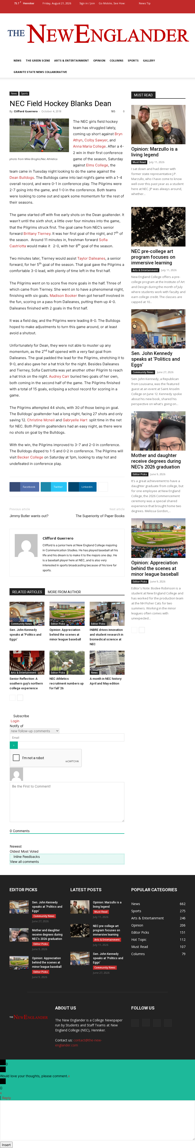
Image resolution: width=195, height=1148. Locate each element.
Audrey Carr (59, 376)
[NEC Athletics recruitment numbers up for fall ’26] (66, 663)
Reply (6, 1098)
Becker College (30, 457)
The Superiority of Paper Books (100, 516)
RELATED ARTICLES (27, 592)
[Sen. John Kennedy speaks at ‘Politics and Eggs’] (27, 614)
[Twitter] (181, 10)
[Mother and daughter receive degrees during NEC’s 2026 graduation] (158, 431)
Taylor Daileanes (91, 258)
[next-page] (20, 698)
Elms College (97, 165)
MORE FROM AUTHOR (64, 592)
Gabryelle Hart (75, 420)
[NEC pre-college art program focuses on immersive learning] (158, 226)
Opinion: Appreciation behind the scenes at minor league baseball (65, 634)
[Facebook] (158, 10)
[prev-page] (12, 698)
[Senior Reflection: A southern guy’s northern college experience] (27, 663)
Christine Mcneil (41, 420)
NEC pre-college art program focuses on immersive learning (153, 257)
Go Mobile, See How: (112, 3)
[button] (151, 10)
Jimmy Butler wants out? (29, 516)
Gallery (149, 60)
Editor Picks (58, 623)
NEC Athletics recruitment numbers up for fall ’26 (66, 683)
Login (14, 721)
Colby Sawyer (95, 140)
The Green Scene (38, 60)
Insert (6, 1145)
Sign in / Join (87, 3)
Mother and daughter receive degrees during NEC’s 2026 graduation (156, 461)
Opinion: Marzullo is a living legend (154, 152)
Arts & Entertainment (71, 60)
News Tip (145, 3)
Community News (21, 623)
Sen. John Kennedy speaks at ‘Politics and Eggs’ (25, 634)
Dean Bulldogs (22, 177)
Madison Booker (63, 295)
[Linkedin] (174, 10)
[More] (103, 487)
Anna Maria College (89, 146)
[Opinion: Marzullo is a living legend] (158, 124)
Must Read (139, 162)
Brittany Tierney (37, 233)
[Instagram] (166, 10)
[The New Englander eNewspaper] (97, 34)
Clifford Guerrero (26, 111)
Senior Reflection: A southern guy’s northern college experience (26, 683)
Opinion (99, 60)
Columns (116, 60)
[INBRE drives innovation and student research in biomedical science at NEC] (107, 614)
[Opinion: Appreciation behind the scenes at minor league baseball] (66, 614)
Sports (133, 60)
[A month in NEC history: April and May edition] (107, 663)
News (17, 60)
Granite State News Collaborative (40, 72)
